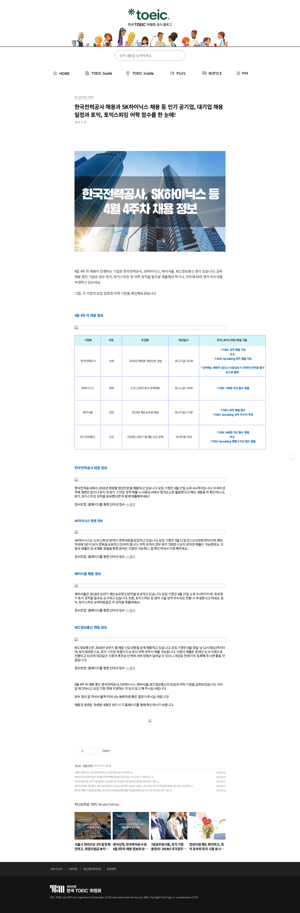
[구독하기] (293, 456)
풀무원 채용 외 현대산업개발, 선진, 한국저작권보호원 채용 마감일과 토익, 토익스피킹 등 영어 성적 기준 (121, 790)
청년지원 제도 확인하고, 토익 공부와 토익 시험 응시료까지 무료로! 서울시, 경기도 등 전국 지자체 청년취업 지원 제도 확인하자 (132, 785)
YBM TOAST (56, 869)
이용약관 (72, 869)
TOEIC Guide (101, 73)
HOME (64, 73)
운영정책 (111, 869)
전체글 (244, 73)
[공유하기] (87, 751)
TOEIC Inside (143, 73)
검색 (179, 56)
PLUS (180, 73)
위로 (249, 870)
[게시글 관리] (92, 751)
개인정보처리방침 (92, 869)
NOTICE (215, 73)
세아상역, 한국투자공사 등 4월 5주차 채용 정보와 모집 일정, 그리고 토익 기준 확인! (112, 777)
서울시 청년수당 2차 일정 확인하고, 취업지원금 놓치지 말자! (102, 772)
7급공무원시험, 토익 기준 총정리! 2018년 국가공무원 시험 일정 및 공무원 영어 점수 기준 (115, 781)
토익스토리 (150, 26)
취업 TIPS (88, 765)
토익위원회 (75, 889)
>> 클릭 (130, 504)
